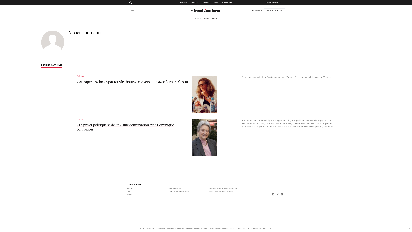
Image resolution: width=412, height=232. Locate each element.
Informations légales (175, 188)
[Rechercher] (143, 2)
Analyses (183, 2)
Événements (227, 2)
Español (206, 18)
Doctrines (194, 2)
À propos (130, 188)
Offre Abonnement (274, 11)
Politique (80, 76)
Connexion (257, 10)
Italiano (214, 18)
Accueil (129, 194)
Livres (216, 2)
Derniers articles (51, 65)
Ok (271, 228)
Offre (128, 191)
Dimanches (206, 2)
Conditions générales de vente (178, 191)
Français (198, 18)
